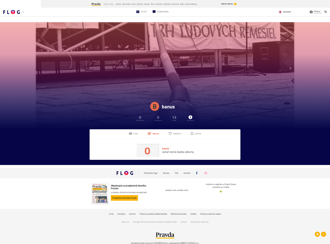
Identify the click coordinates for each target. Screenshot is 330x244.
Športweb (126, 4)
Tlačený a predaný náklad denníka (153, 214)
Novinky (166, 173)
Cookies (183, 222)
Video (182, 4)
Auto (134, 4)
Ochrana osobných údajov (210, 214)
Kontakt (187, 173)
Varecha (159, 4)
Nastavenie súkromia (199, 222)
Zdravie (146, 4)
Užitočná (175, 4)
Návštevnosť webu (179, 214)
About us (125, 222)
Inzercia (132, 214)
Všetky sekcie (227, 4)
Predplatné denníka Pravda (124, 197)
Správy (118, 4)
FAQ (176, 173)
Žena (153, 4)
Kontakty (121, 214)
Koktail (139, 4)
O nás (111, 214)
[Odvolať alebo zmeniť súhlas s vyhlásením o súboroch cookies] (317, 234)
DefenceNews (191, 4)
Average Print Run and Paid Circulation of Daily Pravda (155, 222)
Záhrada (167, 4)
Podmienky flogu (151, 173)
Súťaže (193, 214)
